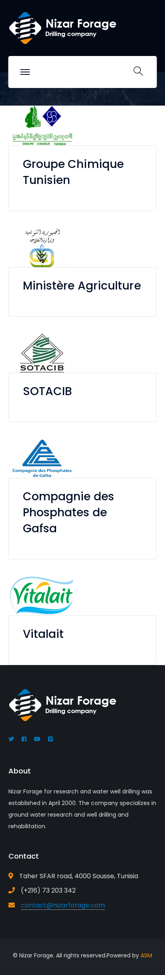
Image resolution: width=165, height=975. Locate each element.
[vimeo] (50, 739)
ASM (146, 955)
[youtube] (37, 739)
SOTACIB (47, 391)
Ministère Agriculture (82, 286)
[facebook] (24, 739)
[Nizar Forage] (62, 27)
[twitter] (11, 739)
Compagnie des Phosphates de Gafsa (68, 512)
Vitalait (43, 634)
